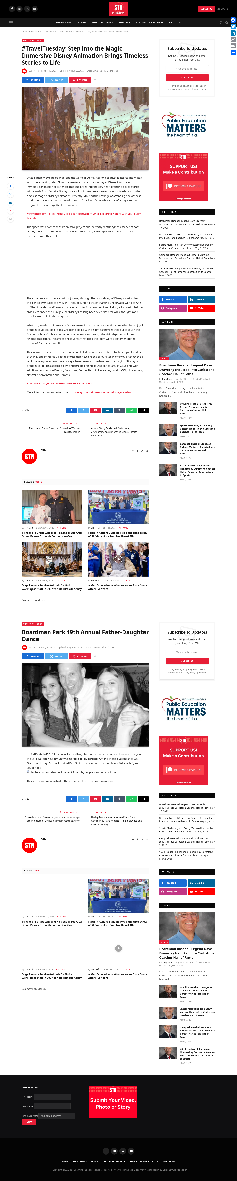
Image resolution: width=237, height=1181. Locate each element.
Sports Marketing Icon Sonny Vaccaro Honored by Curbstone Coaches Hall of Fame (197, 428)
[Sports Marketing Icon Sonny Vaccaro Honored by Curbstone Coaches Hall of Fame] (168, 430)
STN (33, 70)
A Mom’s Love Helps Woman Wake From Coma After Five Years (117, 587)
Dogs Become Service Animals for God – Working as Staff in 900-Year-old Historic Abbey (52, 587)
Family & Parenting (32, 40)
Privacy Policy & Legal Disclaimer (128, 1169)
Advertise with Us (141, 1161)
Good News (64, 22)
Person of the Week (150, 22)
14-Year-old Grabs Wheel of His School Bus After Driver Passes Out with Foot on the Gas (52, 534)
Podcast (124, 22)
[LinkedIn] (10, 202)
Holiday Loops (102, 22)
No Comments (95, 70)
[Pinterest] (10, 211)
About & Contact (115, 1161)
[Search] (226, 22)
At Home (61, 527)
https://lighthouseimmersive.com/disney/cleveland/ (101, 392)
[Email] (10, 219)
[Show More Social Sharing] (95, 80)
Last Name (27, 1106)
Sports (164, 358)
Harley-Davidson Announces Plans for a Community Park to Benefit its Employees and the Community (116, 820)
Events (82, 22)
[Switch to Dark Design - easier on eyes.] (221, 22)
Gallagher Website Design (175, 1169)
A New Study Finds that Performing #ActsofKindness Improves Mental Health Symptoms (114, 431)
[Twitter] (10, 194)
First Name (28, 1096)
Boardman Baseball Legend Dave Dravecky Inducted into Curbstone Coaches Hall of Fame (186, 369)
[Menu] (11, 22)
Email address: (30, 1115)
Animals (60, 580)
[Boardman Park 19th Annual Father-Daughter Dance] (85, 705)
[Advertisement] (85, 267)
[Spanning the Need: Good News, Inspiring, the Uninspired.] (118, 9)
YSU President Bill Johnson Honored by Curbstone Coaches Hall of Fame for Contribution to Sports (197, 470)
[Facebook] (10, 186)
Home (24, 31)
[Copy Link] (233, 39)
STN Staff (29, 527)
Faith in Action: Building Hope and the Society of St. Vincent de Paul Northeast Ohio (117, 534)
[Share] (233, 52)
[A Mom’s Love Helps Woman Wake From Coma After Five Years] (118, 559)
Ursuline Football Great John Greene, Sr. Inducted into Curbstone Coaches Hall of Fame (196, 408)
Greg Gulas (167, 379)
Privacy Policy (188, 89)
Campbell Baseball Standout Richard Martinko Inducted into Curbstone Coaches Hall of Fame (197, 448)
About (173, 22)
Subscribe (206, 8)
